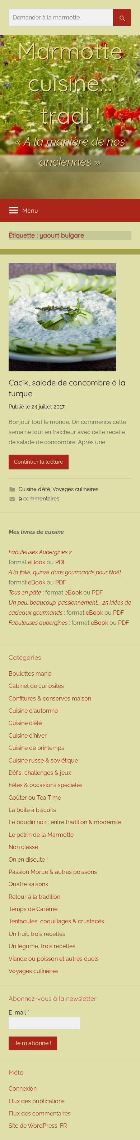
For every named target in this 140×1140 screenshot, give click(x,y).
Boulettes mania (30, 673)
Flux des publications (37, 1101)
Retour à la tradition (34, 896)
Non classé (23, 847)
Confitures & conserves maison (50, 698)
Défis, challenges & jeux (40, 772)
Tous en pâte (25, 592)
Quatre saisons (28, 884)
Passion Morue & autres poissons (53, 872)
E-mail (19, 1012)
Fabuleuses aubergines (38, 622)
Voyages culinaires (75, 489)
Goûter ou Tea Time (35, 797)
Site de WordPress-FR (38, 1125)
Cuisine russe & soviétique (43, 760)
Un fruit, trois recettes (37, 934)
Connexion (23, 1088)
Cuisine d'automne (33, 710)
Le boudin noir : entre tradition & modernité (65, 822)
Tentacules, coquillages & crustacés (56, 921)
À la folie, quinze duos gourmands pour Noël (65, 572)
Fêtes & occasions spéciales (46, 785)
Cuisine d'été (34, 489)
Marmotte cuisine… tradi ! (70, 82)
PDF (60, 562)
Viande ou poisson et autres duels (54, 958)
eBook (36, 562)
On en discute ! (28, 859)
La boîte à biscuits (32, 810)
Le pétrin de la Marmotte (41, 834)
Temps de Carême (33, 909)
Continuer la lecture (38, 462)
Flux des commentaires (40, 1113)
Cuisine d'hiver (28, 735)
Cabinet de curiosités (36, 685)
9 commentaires (39, 498)
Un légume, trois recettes (42, 946)
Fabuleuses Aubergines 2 (40, 552)
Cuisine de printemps (36, 747)
